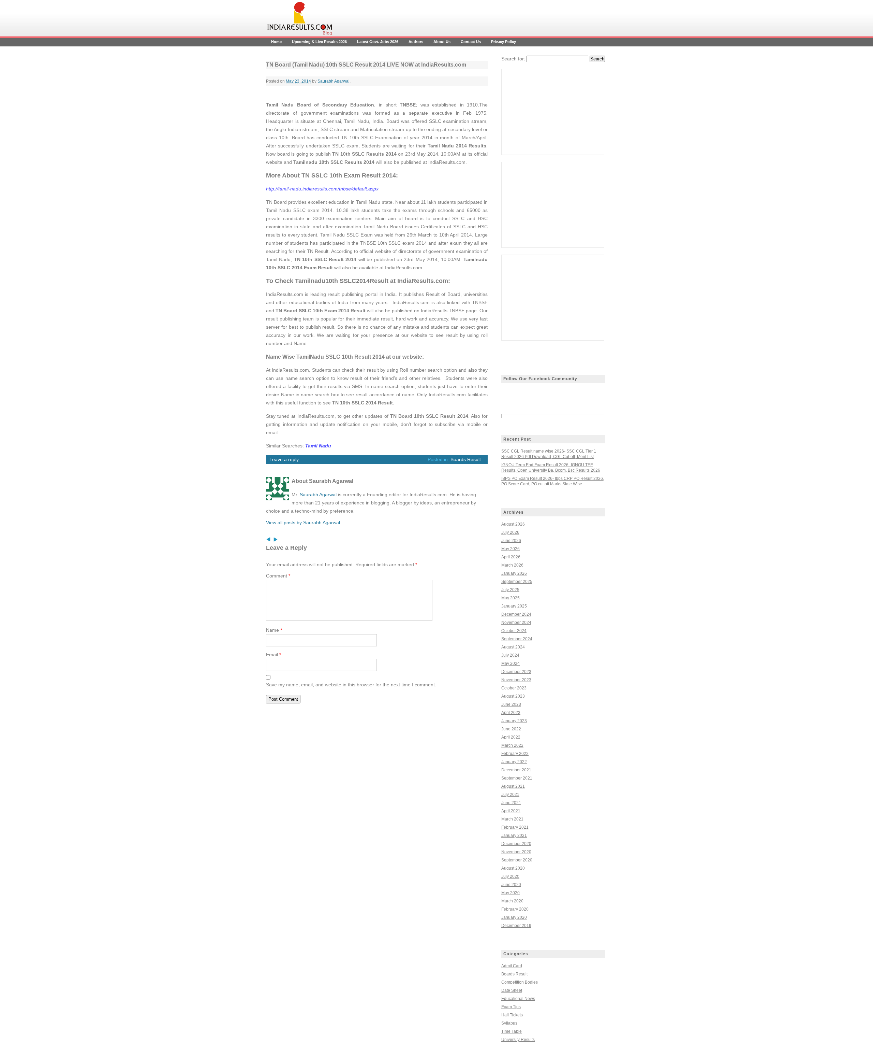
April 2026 (510, 557)
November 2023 (516, 679)
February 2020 (515, 909)
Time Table (511, 1031)
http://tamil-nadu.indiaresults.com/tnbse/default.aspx (322, 188)
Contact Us (471, 42)
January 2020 (514, 917)
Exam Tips (511, 1006)
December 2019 (516, 925)
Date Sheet (511, 990)
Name (274, 630)
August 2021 (513, 786)
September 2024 (516, 639)
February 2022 (515, 753)
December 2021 (516, 770)
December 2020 (516, 843)
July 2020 (510, 876)
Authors (416, 42)
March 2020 (512, 901)
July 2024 (510, 655)
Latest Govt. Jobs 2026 (377, 42)
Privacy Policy (503, 42)
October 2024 (514, 630)
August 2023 (513, 696)
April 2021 (510, 811)
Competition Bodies (519, 982)
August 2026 (513, 524)
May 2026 (510, 548)
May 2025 (510, 598)
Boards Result (465, 459)
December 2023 (516, 671)
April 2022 (510, 737)
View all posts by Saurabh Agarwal (303, 522)
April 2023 (510, 712)
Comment (278, 576)
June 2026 (511, 540)
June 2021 (511, 802)
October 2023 (514, 688)
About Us (441, 42)
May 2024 (510, 663)
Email (273, 654)
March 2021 (512, 819)
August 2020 (513, 868)
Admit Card (511, 965)
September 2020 (516, 860)
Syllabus (509, 1023)
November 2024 (516, 622)
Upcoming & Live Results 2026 (319, 42)
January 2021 (514, 835)
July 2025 (510, 589)
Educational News (518, 998)
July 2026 (510, 532)
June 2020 (511, 884)
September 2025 (516, 581)
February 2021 (515, 827)
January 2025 (514, 606)
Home (276, 42)
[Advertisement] (553, 112)
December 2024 (516, 614)
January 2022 (514, 761)
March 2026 (512, 565)
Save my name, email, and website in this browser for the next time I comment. (351, 684)
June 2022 (511, 729)
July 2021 (510, 794)
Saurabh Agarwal (333, 81)
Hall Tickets (512, 1015)
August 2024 (513, 647)
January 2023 (514, 720)
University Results (518, 1039)
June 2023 (511, 704)
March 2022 (512, 745)
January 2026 (514, 573)
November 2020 (516, 851)
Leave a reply (284, 459)
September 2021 (516, 778)
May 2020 (510, 892)
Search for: (513, 58)
